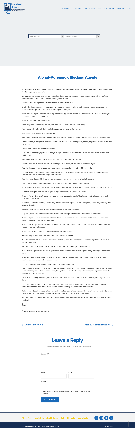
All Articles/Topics (63, 9)
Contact (128, 9)
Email (70, 372)
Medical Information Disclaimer (46, 418)
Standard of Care (33, 426)
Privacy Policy (27, 418)
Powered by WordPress (50, 426)
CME (99, 9)
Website (44, 381)
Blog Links (71, 418)
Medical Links (76, 9)
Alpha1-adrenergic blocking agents (36, 311)
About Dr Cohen (89, 9)
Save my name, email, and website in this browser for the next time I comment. (67, 392)
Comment (45, 354)
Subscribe (120, 9)
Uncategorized (67, 74)
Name (43, 372)
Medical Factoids (108, 9)
